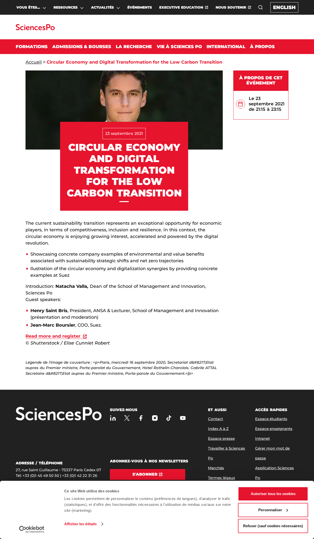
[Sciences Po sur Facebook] (141, 418)
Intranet (262, 438)
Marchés (216, 468)
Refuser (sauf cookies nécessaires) (273, 526)
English (284, 7)
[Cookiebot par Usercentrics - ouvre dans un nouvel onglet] (31, 529)
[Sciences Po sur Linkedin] (113, 418)
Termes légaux (221, 477)
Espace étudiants (271, 418)
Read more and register (53, 336)
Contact (215, 418)
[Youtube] (183, 418)
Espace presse (221, 438)
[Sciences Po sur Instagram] (155, 418)
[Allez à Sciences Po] (59, 414)
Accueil (34, 62)
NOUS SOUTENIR (231, 7)
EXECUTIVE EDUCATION (181, 7)
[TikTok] (169, 418)
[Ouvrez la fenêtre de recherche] (260, 7)
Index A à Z (218, 428)
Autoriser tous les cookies (273, 494)
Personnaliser (270, 510)
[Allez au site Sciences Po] (35, 29)
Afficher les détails (80, 524)
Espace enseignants (273, 428)
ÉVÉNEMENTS (139, 7)
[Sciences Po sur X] (127, 418)
